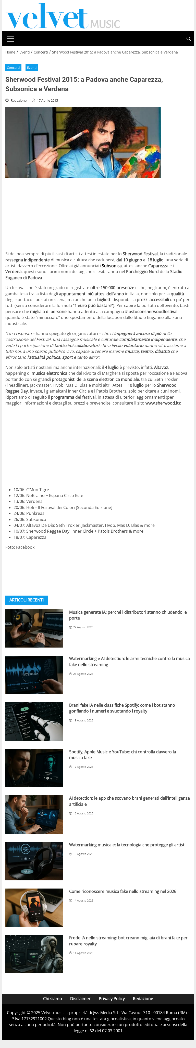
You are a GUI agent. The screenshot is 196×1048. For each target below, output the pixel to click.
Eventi (31, 67)
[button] (189, 39)
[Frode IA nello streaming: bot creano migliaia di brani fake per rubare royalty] (34, 954)
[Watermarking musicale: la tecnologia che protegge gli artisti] (34, 861)
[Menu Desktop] (10, 38)
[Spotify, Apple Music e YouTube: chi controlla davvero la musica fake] (34, 768)
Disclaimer (80, 998)
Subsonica (112, 265)
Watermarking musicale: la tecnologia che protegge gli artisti (127, 845)
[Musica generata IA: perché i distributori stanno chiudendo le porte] (34, 628)
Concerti (13, 67)
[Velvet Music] (62, 15)
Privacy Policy (112, 998)
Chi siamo (52, 998)
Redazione (143, 998)
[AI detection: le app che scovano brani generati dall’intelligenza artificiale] (34, 814)
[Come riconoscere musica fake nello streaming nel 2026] (34, 908)
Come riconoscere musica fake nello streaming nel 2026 (122, 891)
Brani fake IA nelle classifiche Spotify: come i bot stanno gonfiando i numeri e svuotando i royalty (122, 708)
